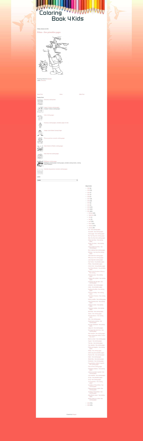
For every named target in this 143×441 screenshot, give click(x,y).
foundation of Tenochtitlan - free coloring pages (95, 385)
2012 (88, 209)
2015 (88, 203)
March (90, 223)
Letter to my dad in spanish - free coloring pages (96, 372)
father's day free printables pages (96, 352)
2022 (88, 192)
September (91, 215)
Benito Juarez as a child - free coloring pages (95, 399)
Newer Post (40, 94)
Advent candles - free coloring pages (97, 299)
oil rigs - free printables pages (95, 377)
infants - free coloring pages (95, 313)
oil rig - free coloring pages (94, 379)
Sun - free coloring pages (94, 229)
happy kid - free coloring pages (95, 328)
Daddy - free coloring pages (94, 350)
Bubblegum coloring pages (50, 161)
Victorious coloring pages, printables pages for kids (56, 122)
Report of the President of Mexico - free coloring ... (96, 272)
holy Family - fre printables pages (96, 261)
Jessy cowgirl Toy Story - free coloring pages (95, 247)
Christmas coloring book (50, 99)
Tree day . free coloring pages (95, 343)
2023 (88, 190)
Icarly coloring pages (49, 115)
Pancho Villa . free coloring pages (96, 354)
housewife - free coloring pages (95, 231)
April (90, 221)
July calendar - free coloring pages (96, 345)
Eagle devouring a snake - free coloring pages (95, 389)
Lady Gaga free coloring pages (95, 259)
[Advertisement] (66, 25)
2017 (88, 198)
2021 (88, 194)
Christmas (43, 80)
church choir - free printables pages (96, 266)
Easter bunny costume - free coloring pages (95, 322)
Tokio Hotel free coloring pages (51, 153)
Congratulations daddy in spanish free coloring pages (96, 364)
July (90, 217)
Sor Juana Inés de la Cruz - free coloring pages (96, 330)
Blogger (74, 414)
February (91, 225)
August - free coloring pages (95, 341)
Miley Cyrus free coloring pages (95, 257)
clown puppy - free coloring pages (96, 233)
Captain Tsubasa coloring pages (51, 107)
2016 (88, 200)
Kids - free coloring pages (94, 319)
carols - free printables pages (95, 287)
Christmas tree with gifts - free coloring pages (95, 282)
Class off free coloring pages (95, 366)
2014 (88, 205)
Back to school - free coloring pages (97, 339)
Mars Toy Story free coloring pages (96, 238)
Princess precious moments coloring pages (54, 138)
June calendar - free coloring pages (96, 375)
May (90, 219)
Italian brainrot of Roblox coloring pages (53, 146)
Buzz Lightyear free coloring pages (96, 250)
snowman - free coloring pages (95, 285)
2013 (88, 207)
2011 (88, 211)
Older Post (81, 94)
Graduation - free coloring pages (96, 361)
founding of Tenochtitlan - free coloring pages (95, 392)
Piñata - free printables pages (95, 264)
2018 (88, 196)
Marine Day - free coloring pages (96, 359)
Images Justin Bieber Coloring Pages (53, 130)
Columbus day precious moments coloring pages (55, 169)
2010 (88, 403)
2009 (88, 405)
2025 (88, 188)
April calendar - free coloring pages (96, 333)
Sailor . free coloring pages (94, 357)
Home (61, 94)
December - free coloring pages (95, 311)
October (91, 213)
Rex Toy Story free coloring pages (96, 235)
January (91, 227)
